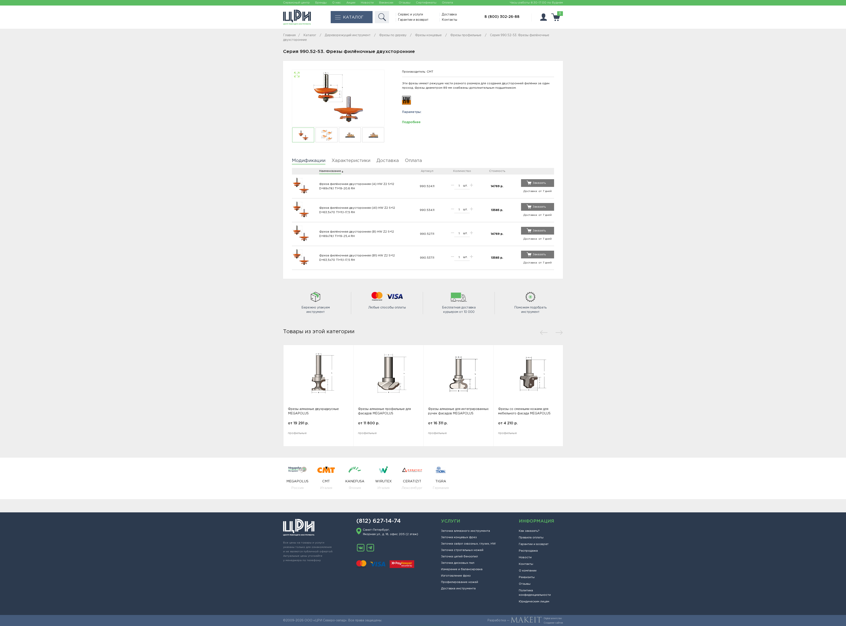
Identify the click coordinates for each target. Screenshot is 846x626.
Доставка (449, 14)
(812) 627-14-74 (378, 521)
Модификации (308, 161)
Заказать (539, 183)
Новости (367, 3)
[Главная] (297, 17)
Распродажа (528, 551)
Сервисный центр (296, 3)
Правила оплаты (531, 537)
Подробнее (411, 122)
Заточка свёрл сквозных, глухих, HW (468, 544)
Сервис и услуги (410, 14)
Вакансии (386, 3)
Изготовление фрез (456, 576)
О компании (527, 571)
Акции (350, 3)
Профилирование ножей (459, 582)
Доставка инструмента (458, 588)
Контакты (449, 20)
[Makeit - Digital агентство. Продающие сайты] (526, 620)
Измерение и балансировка (461, 569)
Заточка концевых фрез (459, 537)
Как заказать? (529, 531)
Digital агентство (553, 618)
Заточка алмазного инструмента (465, 531)
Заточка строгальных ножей (462, 550)
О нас (336, 3)
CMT (430, 72)
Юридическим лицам (534, 601)
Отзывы (404, 3)
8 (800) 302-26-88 (501, 17)
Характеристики (351, 161)
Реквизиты (527, 577)
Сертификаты (426, 3)
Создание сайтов (553, 622)
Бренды (321, 3)
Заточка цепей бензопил (459, 556)
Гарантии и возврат (413, 20)
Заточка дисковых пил (457, 563)
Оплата (447, 3)
